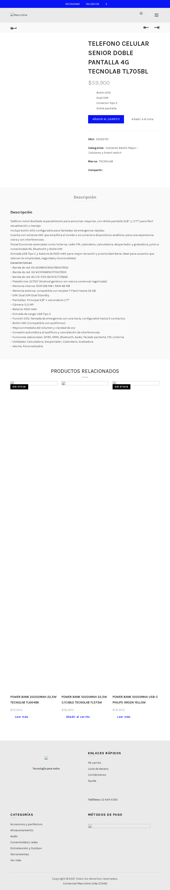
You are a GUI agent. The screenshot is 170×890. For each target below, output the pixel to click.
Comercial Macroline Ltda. (80, 883)
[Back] (13, 28)
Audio (14, 836)
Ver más (15, 860)
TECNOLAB (106, 161)
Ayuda (92, 781)
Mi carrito (94, 763)
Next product (156, 28)
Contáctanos (97, 775)
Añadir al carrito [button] (78, 717)
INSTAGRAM (73, 4)
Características (21, 263)
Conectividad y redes (24, 842)
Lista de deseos (141, 13)
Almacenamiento (21, 830)
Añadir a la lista (142, 119)
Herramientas (19, 854)
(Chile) (102, 883)
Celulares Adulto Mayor (121, 148)
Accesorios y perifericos (26, 824)
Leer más (21, 717)
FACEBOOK (92, 4)
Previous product (146, 28)
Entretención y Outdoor (26, 848)
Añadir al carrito (106, 119)
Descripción (85, 197)
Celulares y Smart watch (105, 152)
